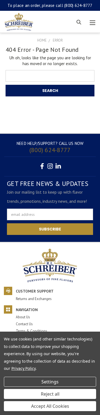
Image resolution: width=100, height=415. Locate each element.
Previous (9, 386)
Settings (50, 382)
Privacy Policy (23, 368)
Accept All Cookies (50, 406)
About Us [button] (23, 317)
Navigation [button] (27, 309)
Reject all (50, 394)
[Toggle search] (78, 22)
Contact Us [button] (24, 324)
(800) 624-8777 (78, 5)
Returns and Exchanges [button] (34, 298)
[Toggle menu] (92, 22)
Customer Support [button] (35, 291)
